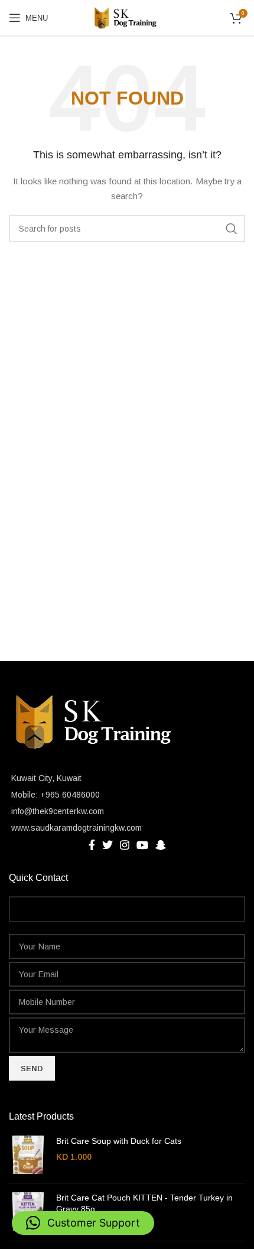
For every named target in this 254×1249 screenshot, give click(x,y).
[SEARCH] (231, 228)
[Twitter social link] (107, 845)
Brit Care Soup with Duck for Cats (118, 1141)
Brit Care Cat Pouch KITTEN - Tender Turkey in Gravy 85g (144, 1203)
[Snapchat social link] (161, 845)
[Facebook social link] (92, 845)
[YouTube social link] (142, 845)
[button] (83, 1223)
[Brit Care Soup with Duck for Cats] (28, 1155)
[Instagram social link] (124, 845)
